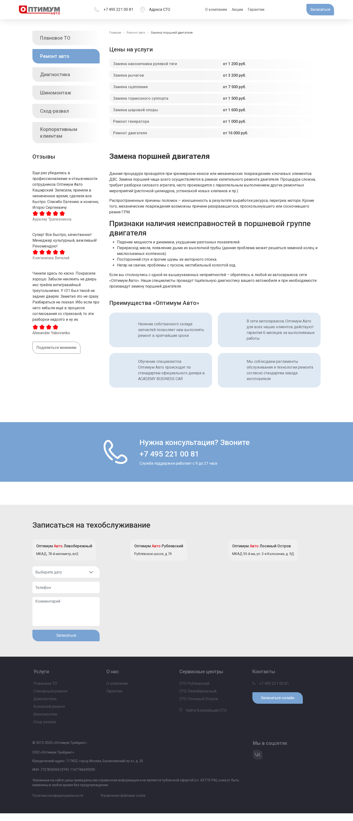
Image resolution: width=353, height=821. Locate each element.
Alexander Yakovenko (51, 333)
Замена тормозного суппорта (140, 98)
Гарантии (256, 9)
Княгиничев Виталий (50, 258)
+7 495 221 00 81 (118, 9)
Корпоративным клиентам (58, 132)
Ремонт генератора (131, 121)
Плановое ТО (55, 38)
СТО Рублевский (194, 683)
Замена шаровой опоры (135, 110)
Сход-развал (54, 111)
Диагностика (55, 74)
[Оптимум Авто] (39, 9)
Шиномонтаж (55, 93)
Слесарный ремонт (50, 691)
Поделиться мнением (56, 347)
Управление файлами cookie (123, 795)
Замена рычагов (128, 75)
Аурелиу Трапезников (52, 219)
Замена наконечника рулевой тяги (145, 64)
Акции (237, 9)
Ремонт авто (54, 56)
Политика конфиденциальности (57, 795)
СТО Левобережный (197, 691)
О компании (216, 9)
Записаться (66, 635)
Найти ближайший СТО (206, 710)
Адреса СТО (159, 9)
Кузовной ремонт (49, 706)
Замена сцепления (130, 87)
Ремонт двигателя (130, 133)
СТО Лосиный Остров (198, 699)
